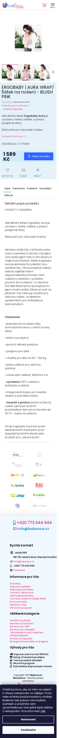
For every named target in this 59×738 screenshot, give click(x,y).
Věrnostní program (21, 607)
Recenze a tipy (18, 604)
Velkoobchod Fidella (21, 589)
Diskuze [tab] (8, 195)
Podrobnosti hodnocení (15, 105)
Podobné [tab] (32, 188)
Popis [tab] (7, 188)
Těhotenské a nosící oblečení (26, 632)
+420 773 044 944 (34, 522)
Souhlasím (28, 730)
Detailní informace (12, 136)
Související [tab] (45, 188)
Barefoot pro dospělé (22, 629)
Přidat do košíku (41, 156)
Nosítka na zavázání (22, 623)
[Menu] (53, 5)
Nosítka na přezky (20, 620)
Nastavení (28, 719)
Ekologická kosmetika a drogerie (29, 641)
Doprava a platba (20, 586)
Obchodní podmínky (21, 595)
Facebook (19, 570)
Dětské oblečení (19, 635)
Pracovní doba (18, 601)
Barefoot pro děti (20, 626)
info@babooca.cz (33, 528)
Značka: (13, 109)
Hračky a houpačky (21, 638)
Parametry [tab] (19, 188)
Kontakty (15, 583)
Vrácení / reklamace (21, 592)
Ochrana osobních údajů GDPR (28, 598)
